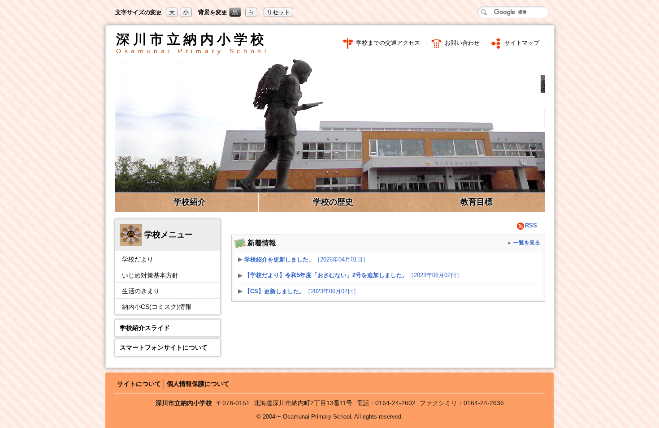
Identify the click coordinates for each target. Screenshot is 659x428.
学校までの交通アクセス (388, 42)
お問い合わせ (462, 42)
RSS (531, 225)
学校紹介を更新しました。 (306, 259)
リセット (278, 12)
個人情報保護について (198, 383)
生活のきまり (141, 291)
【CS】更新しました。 (301, 291)
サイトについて (139, 383)
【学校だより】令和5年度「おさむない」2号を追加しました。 (353, 275)
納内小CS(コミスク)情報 (156, 306)
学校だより (137, 259)
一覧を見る (526, 242)
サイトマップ (521, 42)
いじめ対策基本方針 (150, 275)
